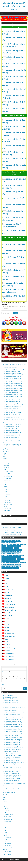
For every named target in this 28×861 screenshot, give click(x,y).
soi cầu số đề (20, 555)
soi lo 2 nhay (4, 562)
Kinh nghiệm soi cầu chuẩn (9, 449)
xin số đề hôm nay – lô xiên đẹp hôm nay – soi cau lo (14, 6)
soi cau (14, 546)
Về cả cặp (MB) (7, 475)
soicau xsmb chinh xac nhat (8, 549)
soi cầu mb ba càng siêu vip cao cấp (12, 371)
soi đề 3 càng (5, 568)
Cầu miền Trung (7, 480)
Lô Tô (4, 498)
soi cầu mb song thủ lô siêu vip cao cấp (12, 406)
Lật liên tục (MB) (7, 473)
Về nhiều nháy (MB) (8, 476)
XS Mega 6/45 (7, 462)
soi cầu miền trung (6, 555)
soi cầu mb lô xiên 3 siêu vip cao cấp (12, 399)
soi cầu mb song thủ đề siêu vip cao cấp (13, 403)
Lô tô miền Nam (7, 502)
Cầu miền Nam (7, 478)
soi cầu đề (4, 560)
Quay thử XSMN (7, 512)
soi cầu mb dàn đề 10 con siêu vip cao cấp (13, 385)
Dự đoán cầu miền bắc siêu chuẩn (10, 392)
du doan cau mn (17, 540)
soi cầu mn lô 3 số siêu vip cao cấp (11, 437)
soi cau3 (19, 546)
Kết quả (4, 458)
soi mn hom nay (5, 566)
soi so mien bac (13, 566)
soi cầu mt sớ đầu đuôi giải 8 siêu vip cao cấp (14, 419)
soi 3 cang (9, 546)
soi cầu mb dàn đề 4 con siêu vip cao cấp (13, 380)
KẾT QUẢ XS (6, 451)
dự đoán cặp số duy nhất (20, 544)
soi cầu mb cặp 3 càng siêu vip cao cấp (12, 378)
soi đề (19, 566)
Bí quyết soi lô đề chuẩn (8, 448)
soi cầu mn (14, 555)
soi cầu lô (18, 551)
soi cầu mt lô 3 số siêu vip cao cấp (11, 417)
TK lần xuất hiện (7, 494)
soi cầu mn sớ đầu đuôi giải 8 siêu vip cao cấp (14, 439)
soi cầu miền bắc (5, 553)
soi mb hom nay (17, 564)
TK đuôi (5, 491)
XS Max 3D (6, 467)
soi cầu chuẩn (5, 551)
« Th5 (2, 684)
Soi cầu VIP (4, 557)
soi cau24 (11, 548)
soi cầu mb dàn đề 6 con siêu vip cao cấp (13, 381)
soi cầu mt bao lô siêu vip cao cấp (11, 410)
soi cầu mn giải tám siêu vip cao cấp (12, 435)
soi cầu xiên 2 (17, 557)
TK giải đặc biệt (7, 493)
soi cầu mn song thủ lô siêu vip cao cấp (12, 444)
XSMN (4, 454)
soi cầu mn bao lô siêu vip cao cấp (11, 430)
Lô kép (5, 488)
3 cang (3, 540)
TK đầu (5, 489)
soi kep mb (17, 560)
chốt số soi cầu (9, 540)
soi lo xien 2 (22, 562)
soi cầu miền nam (14, 553)
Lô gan (5, 484)
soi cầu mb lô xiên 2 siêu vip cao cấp (12, 398)
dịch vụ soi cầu (5, 542)
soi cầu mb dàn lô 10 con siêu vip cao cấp (13, 386)
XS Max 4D (6, 463)
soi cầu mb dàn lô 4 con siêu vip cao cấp (13, 388)
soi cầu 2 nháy (18, 549)
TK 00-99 (6, 496)
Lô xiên (5, 486)
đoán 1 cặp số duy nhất (14, 568)
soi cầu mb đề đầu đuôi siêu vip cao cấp (13, 396)
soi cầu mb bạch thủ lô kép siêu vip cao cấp (13, 375)
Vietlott (4, 460)
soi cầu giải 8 (12, 551)
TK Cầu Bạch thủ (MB (8, 471)
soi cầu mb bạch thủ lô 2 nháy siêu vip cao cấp (14, 369)
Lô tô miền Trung (8, 504)
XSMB (4, 453)
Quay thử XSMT (7, 510)
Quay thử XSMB (7, 508)
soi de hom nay (11, 560)
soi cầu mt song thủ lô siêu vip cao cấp (12, 424)
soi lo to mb (16, 562)
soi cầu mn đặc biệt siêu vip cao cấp (12, 434)
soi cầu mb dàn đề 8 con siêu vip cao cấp (13, 383)
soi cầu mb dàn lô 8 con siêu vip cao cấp (13, 394)
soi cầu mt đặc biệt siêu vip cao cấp (12, 414)
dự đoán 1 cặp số (13, 542)
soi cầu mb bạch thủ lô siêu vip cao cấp (12, 376)
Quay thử (5, 506)
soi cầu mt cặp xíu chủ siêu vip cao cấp (12, 412)
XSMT (4, 456)
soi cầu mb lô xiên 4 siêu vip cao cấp (12, 401)
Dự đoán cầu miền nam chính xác (10, 428)
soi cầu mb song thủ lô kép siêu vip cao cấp (13, 404)
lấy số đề (4, 546)
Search (16, 313)
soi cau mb (16, 548)
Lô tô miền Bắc (7, 500)
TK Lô (4, 482)
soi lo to (11, 562)
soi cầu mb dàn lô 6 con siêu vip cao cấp (13, 390)
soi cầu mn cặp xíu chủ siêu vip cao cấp (12, 432)
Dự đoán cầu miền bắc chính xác (10, 367)
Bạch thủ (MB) (9, 601)
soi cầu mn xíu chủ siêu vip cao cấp (11, 445)
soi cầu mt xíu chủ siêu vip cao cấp (11, 426)
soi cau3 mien (5, 548)
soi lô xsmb (10, 564)
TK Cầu (4, 469)
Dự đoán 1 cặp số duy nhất (7, 544)
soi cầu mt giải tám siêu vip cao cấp (12, 416)
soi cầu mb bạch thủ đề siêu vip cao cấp (12, 373)
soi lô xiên (4, 564)
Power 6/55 (6, 465)
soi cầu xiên (10, 557)
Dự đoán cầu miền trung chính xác (10, 408)
